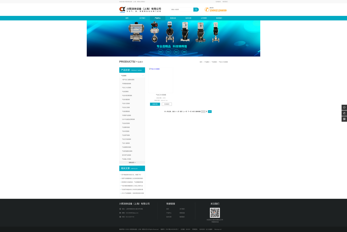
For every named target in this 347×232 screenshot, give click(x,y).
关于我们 (142, 18)
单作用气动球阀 (126, 155)
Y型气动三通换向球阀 (128, 79)
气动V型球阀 (125, 131)
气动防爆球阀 (126, 111)
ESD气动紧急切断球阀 (128, 119)
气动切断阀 (125, 91)
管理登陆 (194, 229)
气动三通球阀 (126, 143)
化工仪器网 (209, 229)
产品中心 (158, 18)
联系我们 (225, 1)
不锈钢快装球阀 (126, 83)
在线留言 (218, 1)
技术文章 (188, 18)
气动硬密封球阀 (126, 147)
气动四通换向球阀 (127, 151)
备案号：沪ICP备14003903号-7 (170, 229)
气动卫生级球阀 (126, 139)
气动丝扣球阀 (126, 123)
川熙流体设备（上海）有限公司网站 (134, 1)
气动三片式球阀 (223, 62)
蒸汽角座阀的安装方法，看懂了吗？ (131, 174)
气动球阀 (214, 62)
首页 (127, 18)
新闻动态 (173, 18)
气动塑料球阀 (126, 127)
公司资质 (204, 18)
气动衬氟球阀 (126, 99)
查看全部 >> (132, 162)
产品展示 (206, 62)
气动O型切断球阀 (127, 95)
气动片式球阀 (126, 103)
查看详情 (155, 104)
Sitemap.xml (217, 229)
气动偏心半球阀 (126, 159)
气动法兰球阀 (126, 107)
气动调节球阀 (126, 135)
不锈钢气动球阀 (126, 115)
